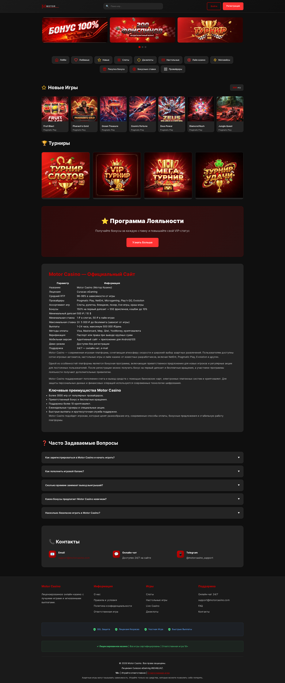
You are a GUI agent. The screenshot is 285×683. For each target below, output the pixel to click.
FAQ (200, 605)
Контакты (204, 611)
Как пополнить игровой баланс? (64, 471)
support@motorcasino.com (74, 557)
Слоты (150, 594)
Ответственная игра (106, 611)
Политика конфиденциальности (113, 605)
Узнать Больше (142, 242)
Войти (214, 6)
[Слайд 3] (145, 47)
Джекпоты (152, 611)
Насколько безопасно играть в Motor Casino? (72, 512)
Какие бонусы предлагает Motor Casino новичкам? (76, 499)
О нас (97, 594)
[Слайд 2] (142, 47)
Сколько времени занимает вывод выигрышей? (74, 485)
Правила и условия (105, 600)
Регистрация (233, 6)
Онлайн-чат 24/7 (208, 594)
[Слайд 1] (139, 47)
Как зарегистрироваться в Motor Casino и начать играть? (80, 457)
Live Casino (152, 605)
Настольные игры (156, 600)
